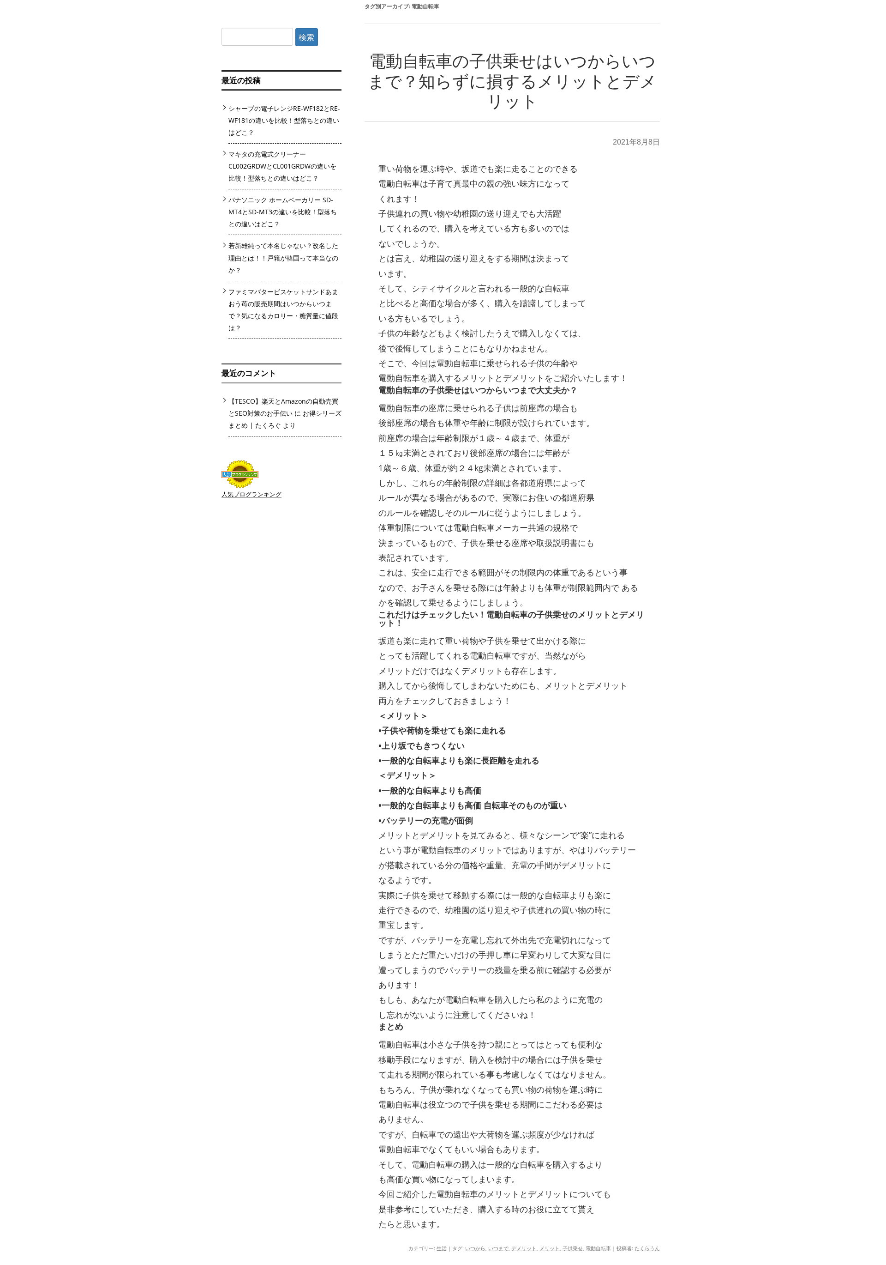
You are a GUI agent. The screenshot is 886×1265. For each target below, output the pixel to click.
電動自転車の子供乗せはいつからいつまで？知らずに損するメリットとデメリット (512, 81)
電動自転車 (598, 1248)
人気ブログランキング (251, 494)
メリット (549, 1248)
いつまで (498, 1248)
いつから (475, 1248)
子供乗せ (573, 1248)
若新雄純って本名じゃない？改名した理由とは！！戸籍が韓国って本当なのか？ (283, 257)
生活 (442, 1248)
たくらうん (647, 1248)
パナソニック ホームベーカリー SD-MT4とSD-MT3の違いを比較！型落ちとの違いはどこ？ (282, 211)
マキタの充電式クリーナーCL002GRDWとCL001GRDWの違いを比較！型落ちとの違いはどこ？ (282, 166)
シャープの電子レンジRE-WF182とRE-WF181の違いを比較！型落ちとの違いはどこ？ (284, 120)
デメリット (524, 1248)
